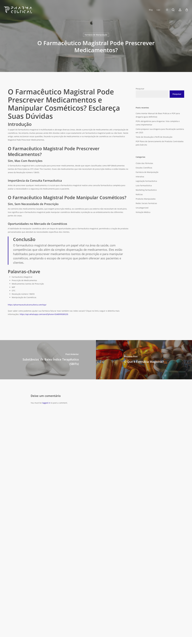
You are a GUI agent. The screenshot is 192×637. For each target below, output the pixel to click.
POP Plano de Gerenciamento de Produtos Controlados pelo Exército (160, 143)
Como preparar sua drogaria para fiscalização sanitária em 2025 (160, 131)
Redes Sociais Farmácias (146, 203)
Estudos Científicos (144, 167)
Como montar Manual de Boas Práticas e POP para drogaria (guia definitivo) (158, 115)
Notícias (139, 194)
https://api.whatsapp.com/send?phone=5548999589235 (44, 314)
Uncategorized (142, 207)
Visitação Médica (143, 212)
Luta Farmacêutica (144, 185)
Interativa (140, 176)
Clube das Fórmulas (144, 163)
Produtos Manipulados (146, 199)
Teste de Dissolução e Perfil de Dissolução (154, 137)
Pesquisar (140, 88)
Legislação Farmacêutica (146, 181)
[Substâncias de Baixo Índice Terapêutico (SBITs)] (48, 359)
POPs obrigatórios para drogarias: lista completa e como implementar (158, 123)
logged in (46, 403)
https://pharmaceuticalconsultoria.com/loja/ (27, 304)
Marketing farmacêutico (146, 190)
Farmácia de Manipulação (96, 34)
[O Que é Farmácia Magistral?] (144, 359)
